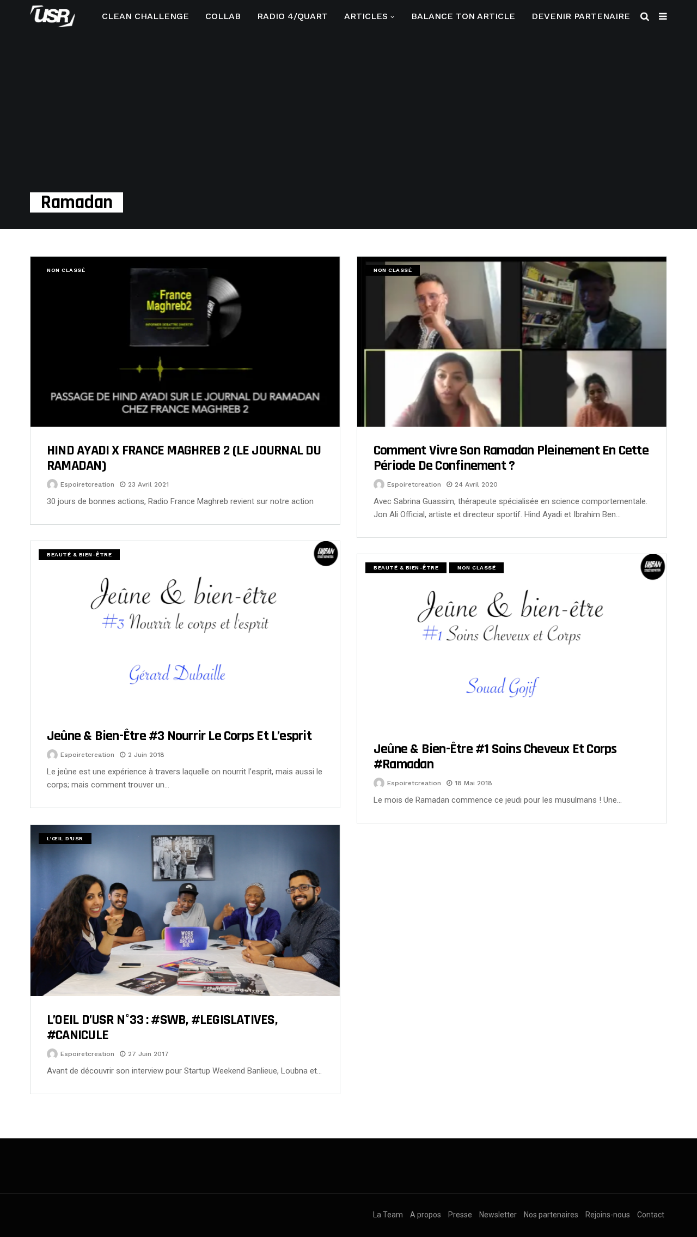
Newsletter (498, 1214)
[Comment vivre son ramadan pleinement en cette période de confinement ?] (512, 342)
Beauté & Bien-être (79, 554)
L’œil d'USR (65, 838)
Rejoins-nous (607, 1214)
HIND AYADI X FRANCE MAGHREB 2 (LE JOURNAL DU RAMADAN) (184, 458)
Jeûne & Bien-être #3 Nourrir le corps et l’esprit (179, 736)
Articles (366, 16)
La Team (388, 1214)
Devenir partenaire (580, 16)
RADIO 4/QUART (292, 16)
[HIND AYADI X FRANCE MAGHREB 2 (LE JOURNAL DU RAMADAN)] (185, 342)
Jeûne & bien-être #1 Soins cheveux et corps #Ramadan (495, 756)
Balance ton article (463, 16)
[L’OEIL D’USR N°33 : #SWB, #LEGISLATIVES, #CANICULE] (185, 910)
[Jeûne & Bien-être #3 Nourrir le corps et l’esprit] (185, 626)
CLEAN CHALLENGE (145, 16)
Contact (650, 1214)
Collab (223, 16)
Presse (460, 1214)
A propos (425, 1214)
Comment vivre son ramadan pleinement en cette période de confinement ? (511, 458)
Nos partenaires (551, 1214)
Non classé (66, 270)
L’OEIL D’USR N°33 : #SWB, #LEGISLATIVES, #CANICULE (162, 1027)
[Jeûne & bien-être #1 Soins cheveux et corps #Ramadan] (512, 639)
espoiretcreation (87, 484)
